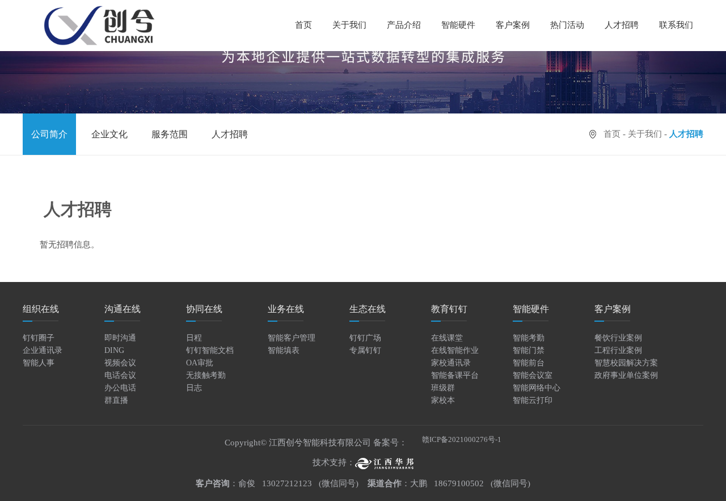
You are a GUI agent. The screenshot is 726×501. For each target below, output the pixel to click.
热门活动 (567, 25)
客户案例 (513, 25)
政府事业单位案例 (626, 375)
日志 (194, 388)
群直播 (116, 400)
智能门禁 (528, 350)
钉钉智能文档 (210, 350)
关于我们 (645, 133)
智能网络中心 (536, 388)
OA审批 (199, 363)
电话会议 (120, 375)
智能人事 (38, 363)
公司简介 (49, 134)
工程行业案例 (618, 350)
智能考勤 (528, 338)
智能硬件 (458, 25)
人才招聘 (622, 25)
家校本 (443, 400)
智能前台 (528, 363)
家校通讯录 (451, 363)
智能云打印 (532, 400)
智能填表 (283, 350)
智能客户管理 (291, 338)
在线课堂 (447, 338)
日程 (194, 338)
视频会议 (120, 363)
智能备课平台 (455, 375)
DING (114, 350)
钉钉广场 (365, 338)
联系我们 (676, 25)
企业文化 (109, 134)
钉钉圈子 (38, 338)
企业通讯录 (42, 350)
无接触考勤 (206, 375)
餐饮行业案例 (618, 338)
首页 (303, 25)
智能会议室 (532, 375)
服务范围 (169, 134)
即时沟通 (120, 338)
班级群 (443, 388)
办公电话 (120, 388)
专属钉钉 (365, 350)
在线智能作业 (455, 350)
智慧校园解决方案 (626, 363)
